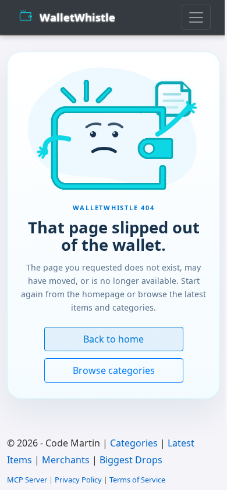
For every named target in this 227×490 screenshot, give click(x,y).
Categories (134, 443)
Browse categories (114, 370)
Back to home (113, 339)
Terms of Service (137, 479)
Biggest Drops (131, 459)
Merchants (66, 459)
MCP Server (27, 479)
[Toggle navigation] (196, 17)
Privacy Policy (78, 479)
